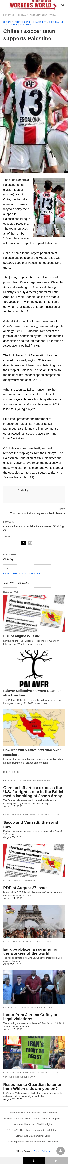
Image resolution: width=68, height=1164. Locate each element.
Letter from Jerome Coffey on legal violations (31, 1017)
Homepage (8, 15)
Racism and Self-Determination (32, 780)
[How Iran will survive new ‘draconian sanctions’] (34, 727)
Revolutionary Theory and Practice (38, 815)
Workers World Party (26, 880)
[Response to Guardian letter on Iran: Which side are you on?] (34, 1052)
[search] (63, 5)
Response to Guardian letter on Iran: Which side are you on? (33, 1086)
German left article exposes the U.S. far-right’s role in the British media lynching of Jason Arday (34, 791)
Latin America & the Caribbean (29, 22)
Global (22, 15)
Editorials (9, 815)
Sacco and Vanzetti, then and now (30, 824)
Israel (24, 573)
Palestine (36, 573)
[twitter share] (23, 543)
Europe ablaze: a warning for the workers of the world (30, 951)
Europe (7, 780)
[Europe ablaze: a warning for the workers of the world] (34, 921)
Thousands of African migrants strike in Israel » (37, 513)
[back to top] (60, 1151)
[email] (56, 1160)
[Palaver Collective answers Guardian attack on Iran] (34, 668)
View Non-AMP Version (43, 1151)
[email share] (30, 543)
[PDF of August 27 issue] (34, 613)
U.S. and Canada (43, 1007)
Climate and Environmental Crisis (23, 942)
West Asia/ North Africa (43, 15)
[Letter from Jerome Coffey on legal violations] (34, 987)
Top (5, 1077)
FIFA (15, 573)
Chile (6, 573)
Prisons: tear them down (18, 1007)
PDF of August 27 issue (21, 636)
